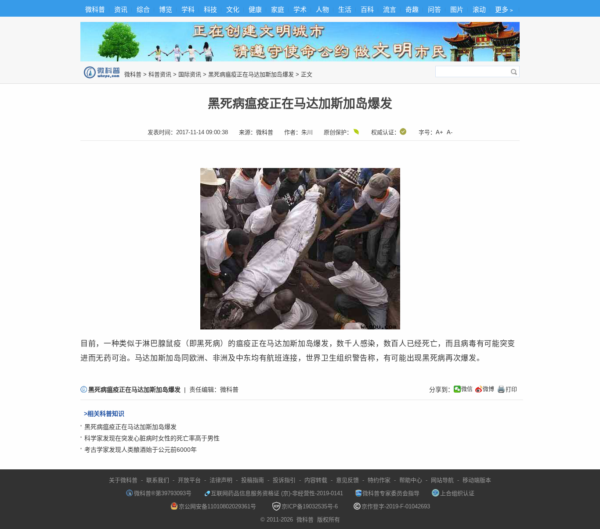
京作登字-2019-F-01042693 (395, 506)
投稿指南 (252, 480)
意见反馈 (347, 480)
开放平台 (189, 480)
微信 (467, 389)
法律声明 (221, 480)
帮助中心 (410, 480)
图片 (456, 9)
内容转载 (315, 480)
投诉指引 (284, 480)
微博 (488, 389)
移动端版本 (477, 480)
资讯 (120, 9)
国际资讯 (189, 74)
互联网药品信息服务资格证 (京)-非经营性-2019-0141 (277, 493)
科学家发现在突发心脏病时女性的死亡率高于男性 (152, 438)
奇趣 (412, 9)
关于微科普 (123, 480)
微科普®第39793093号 (163, 493)
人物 (322, 9)
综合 (143, 9)
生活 (344, 9)
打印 (507, 389)
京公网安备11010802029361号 (217, 506)
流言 (389, 9)
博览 (165, 9)
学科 (188, 9)
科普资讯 (159, 74)
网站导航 (442, 480)
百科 (367, 9)
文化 (232, 9)
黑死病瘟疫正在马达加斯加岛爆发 (251, 74)
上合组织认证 (457, 493)
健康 (255, 9)
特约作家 (379, 480)
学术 (300, 9)
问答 (434, 9)
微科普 (95, 9)
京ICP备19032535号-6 (310, 506)
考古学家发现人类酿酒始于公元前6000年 (140, 449)
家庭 (277, 9)
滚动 (479, 9)
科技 (210, 9)
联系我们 (157, 480)
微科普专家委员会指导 (390, 493)
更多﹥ (505, 9)
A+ (439, 132)
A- (449, 132)
